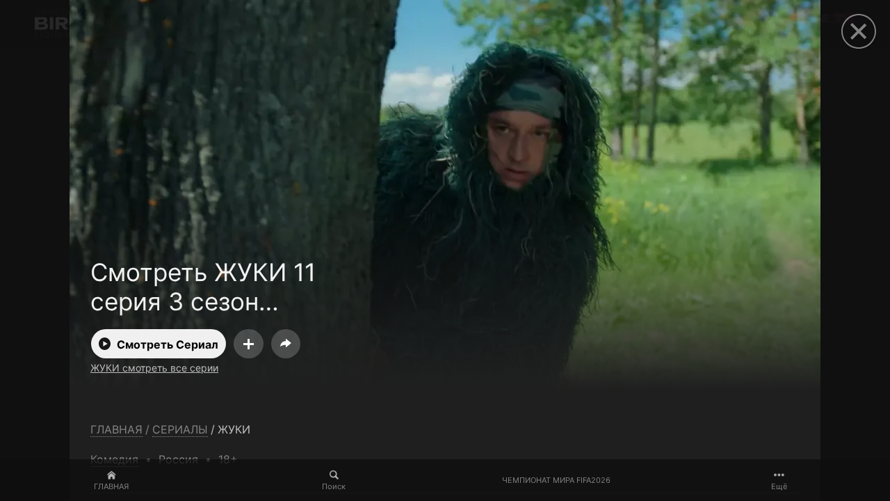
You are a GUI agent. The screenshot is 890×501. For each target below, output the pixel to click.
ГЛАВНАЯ (111, 486)
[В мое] (249, 343)
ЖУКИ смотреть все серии (154, 368)
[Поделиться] (285, 343)
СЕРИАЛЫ (180, 429)
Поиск (334, 486)
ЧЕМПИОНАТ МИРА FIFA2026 (556, 480)
